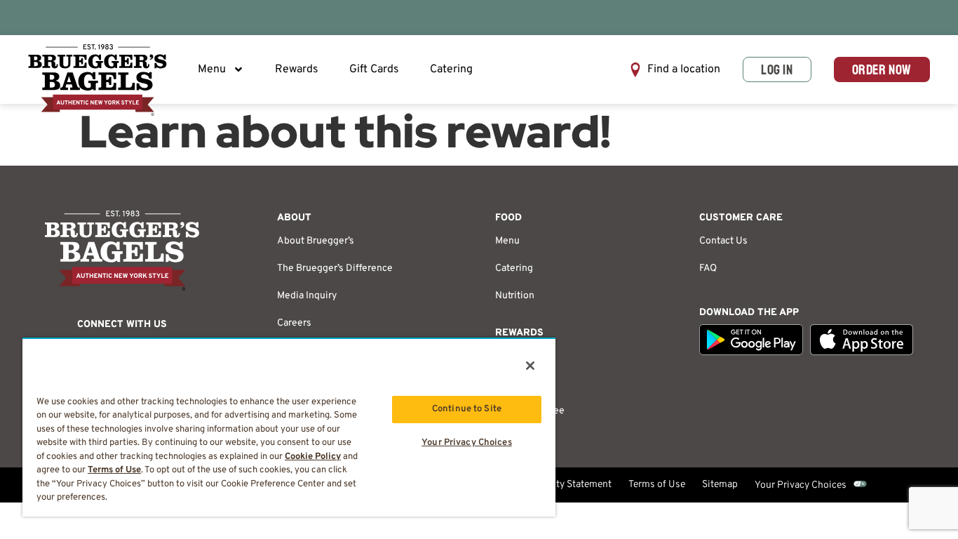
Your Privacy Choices (800, 485)
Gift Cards (374, 69)
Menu (212, 69)
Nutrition (514, 296)
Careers (294, 323)
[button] (674, 69)
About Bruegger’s (315, 241)
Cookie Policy (313, 457)
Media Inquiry (307, 296)
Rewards (296, 69)
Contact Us (723, 241)
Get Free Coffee (530, 411)
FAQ (708, 268)
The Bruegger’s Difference (335, 268)
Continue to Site (466, 409)
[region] (288, 427)
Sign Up (512, 384)
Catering (451, 69)
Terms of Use (656, 485)
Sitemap (720, 485)
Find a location (683, 69)
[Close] (530, 365)
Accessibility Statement (560, 485)
